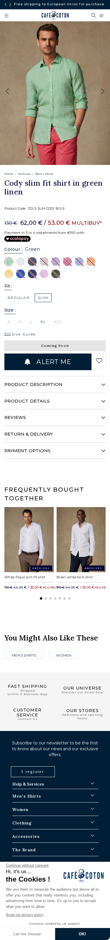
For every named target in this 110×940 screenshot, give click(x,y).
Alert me (53, 362)
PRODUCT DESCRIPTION (33, 384)
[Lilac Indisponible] (55, 261)
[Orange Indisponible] (91, 261)
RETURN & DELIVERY (28, 434)
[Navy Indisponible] (32, 273)
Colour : (13, 249)
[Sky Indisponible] (79, 261)
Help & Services (28, 784)
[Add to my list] (99, 361)
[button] (103, 91)
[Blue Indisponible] (20, 273)
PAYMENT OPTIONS (27, 450)
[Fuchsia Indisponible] (67, 261)
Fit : (8, 286)
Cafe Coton (55, 15)
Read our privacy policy (24, 915)
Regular (19, 297)
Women (63, 655)
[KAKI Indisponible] (55, 273)
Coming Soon (55, 345)
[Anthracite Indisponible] (32, 261)
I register (32, 771)
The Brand (24, 849)
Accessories (26, 836)
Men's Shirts (44, 174)
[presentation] (5, 4)
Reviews (15, 417)
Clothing (22, 823)
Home (8, 174)
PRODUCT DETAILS (27, 401)
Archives (24, 174)
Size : (10, 310)
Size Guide (22, 334)
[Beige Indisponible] (44, 261)
